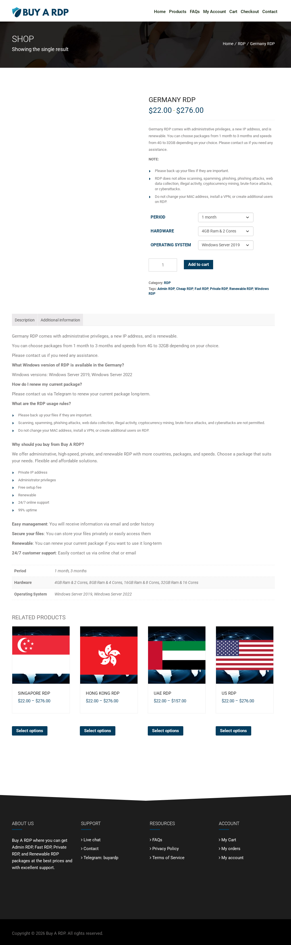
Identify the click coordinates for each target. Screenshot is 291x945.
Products (177, 11)
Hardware (162, 231)
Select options (29, 730)
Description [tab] (25, 320)
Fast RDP (201, 289)
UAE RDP (162, 693)
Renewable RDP (241, 289)
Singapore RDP (34, 693)
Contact (269, 11)
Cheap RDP (184, 289)
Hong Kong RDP (102, 693)
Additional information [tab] (60, 320)
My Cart (228, 839)
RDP (242, 43)
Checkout (250, 11)
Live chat (92, 839)
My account (232, 857)
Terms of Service (168, 857)
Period (158, 217)
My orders (230, 848)
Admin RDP (165, 289)
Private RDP (219, 289)
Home (160, 11)
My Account (214, 11)
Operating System (171, 244)
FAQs (195, 11)
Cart (233, 11)
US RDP (229, 693)
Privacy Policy (165, 848)
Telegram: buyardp (101, 857)
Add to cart (198, 264)
